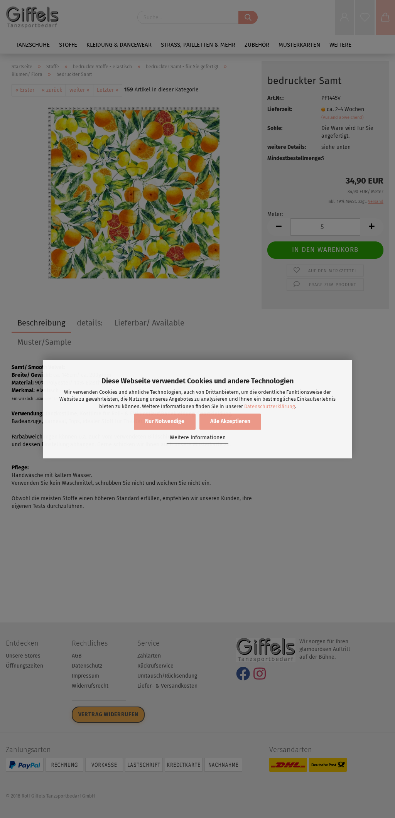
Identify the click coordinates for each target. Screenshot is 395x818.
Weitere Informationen (198, 438)
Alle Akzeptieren (230, 421)
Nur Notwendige (164, 421)
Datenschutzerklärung (269, 406)
